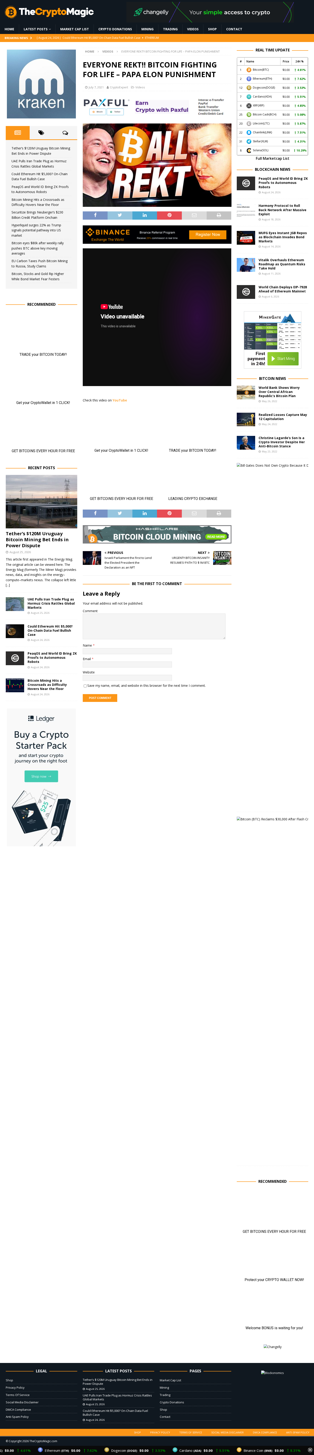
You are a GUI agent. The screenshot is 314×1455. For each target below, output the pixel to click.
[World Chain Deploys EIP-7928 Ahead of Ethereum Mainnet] (246, 292)
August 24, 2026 (40, 640)
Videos (193, 29)
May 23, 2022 (269, 451)
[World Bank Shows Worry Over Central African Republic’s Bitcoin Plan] (246, 392)
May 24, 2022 (269, 424)
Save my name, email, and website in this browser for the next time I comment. (146, 685)
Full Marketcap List (272, 158)
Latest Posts (36, 29)
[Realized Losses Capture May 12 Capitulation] (246, 419)
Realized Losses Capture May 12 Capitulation (283, 416)
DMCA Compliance (18, 1409)
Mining (147, 29)
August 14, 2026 (271, 246)
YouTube (120, 400)
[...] (8, 585)
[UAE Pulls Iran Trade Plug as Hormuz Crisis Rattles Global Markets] (15, 604)
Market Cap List (74, 29)
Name (88, 645)
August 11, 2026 (271, 273)
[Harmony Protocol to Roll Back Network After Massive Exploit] (246, 210)
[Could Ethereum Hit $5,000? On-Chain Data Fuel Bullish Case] (15, 631)
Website (89, 672)
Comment (90, 611)
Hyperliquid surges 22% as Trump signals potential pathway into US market (36, 230)
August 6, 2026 (270, 296)
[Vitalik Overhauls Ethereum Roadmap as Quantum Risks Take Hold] (246, 265)
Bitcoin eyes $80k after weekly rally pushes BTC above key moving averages (37, 248)
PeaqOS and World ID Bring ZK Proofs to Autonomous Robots (52, 657)
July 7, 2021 (96, 87)
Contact (234, 29)
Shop (212, 29)
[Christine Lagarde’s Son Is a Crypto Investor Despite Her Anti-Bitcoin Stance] (246, 443)
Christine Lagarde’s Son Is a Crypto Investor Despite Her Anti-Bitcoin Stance (282, 442)
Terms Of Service (18, 1395)
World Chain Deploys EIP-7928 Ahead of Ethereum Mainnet (283, 289)
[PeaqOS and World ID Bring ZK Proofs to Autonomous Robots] (15, 658)
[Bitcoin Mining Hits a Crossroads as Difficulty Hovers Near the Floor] (15, 685)
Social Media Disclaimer (22, 1402)
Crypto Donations (115, 29)
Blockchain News (272, 169)
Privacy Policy (15, 1387)
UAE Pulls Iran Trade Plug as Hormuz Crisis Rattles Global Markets (51, 603)
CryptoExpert (119, 87)
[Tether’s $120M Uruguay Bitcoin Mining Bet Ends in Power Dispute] (41, 502)
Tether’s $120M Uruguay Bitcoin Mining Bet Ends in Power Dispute (37, 539)
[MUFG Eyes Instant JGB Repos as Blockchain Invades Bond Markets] (246, 238)
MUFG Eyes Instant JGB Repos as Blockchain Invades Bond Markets (283, 237)
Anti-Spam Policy (17, 1417)
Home (9, 29)
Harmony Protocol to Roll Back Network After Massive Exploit (282, 209)
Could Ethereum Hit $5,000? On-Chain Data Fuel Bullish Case (50, 630)
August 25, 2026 (20, 552)
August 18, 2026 (271, 219)
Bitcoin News (272, 378)
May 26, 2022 (269, 401)
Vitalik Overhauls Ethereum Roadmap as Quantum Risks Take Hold (282, 264)
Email (87, 659)
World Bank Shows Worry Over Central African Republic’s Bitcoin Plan (279, 391)
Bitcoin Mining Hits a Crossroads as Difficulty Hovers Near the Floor (47, 684)
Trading (170, 29)
